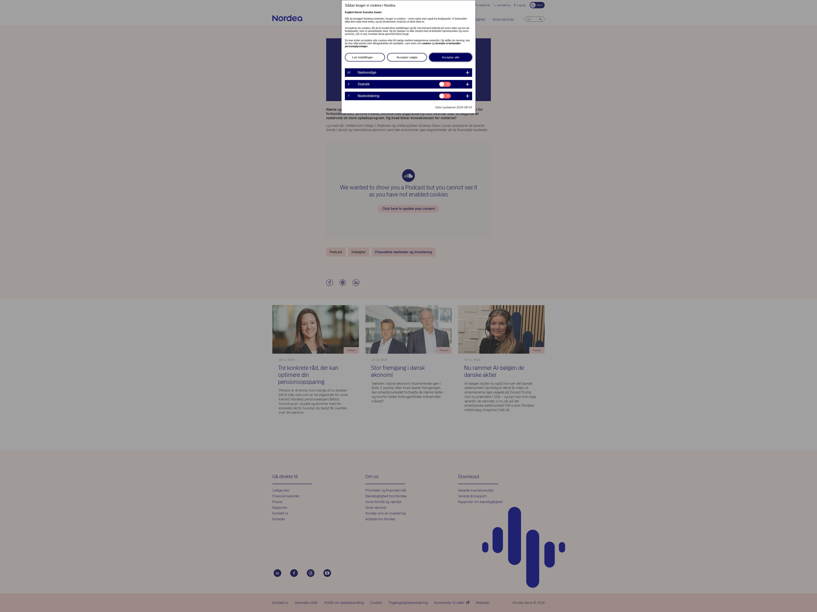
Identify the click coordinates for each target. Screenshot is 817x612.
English (349, 12)
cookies (426, 43)
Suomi (377, 12)
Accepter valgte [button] (407, 57)
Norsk (358, 12)
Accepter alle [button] (450, 57)
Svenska (368, 12)
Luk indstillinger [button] (362, 57)
